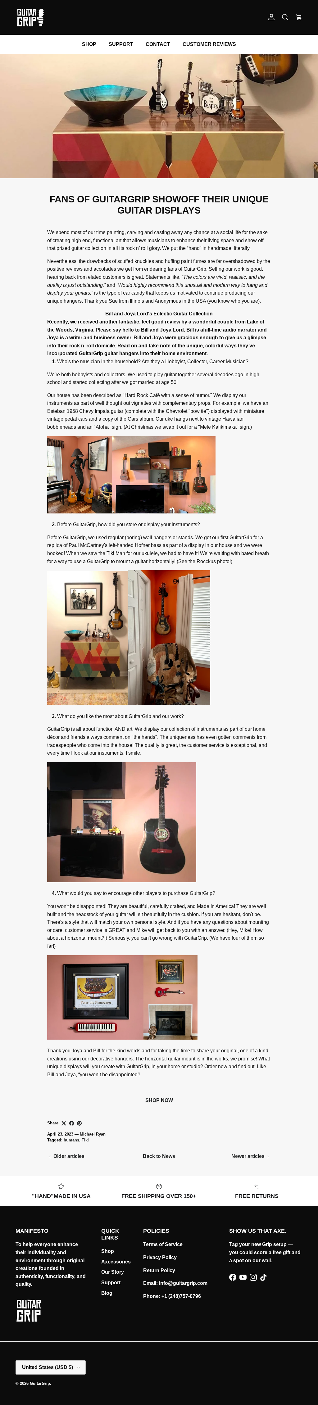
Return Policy (159, 1270)
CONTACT (158, 44)
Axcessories (116, 1261)
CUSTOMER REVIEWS (209, 44)
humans (71, 1140)
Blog (106, 1293)
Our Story (112, 1272)
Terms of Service (163, 1244)
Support (110, 1282)
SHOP (89, 44)
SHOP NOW (159, 1100)
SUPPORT (121, 44)
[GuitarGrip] (30, 17)
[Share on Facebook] (71, 1123)
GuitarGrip (40, 1383)
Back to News (159, 1156)
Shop (107, 1251)
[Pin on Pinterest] (79, 1123)
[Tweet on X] (63, 1123)
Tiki (85, 1140)
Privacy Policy (160, 1257)
